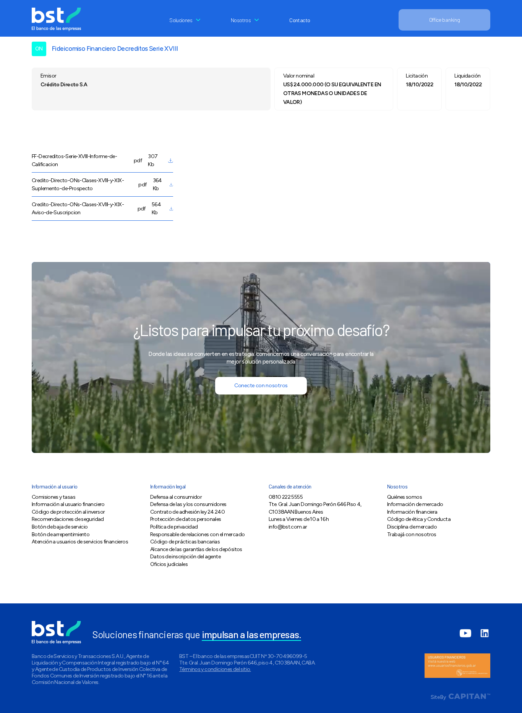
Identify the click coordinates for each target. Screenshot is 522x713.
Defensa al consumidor (176, 497)
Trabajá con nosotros (411, 534)
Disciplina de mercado (412, 527)
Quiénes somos (404, 497)
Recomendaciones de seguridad (68, 519)
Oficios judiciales (169, 564)
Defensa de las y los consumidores (188, 504)
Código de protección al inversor (68, 512)
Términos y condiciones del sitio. (215, 669)
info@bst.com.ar (288, 527)
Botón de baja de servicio (60, 527)
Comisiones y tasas (53, 497)
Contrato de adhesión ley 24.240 (187, 512)
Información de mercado (415, 504)
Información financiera (412, 512)
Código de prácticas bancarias (185, 541)
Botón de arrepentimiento (60, 534)
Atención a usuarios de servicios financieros (80, 541)
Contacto (299, 20)
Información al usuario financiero (68, 504)
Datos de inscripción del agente (185, 556)
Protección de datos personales (185, 519)
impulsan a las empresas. (252, 634)
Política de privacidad (174, 527)
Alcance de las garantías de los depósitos (196, 549)
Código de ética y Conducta (419, 519)
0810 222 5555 (286, 497)
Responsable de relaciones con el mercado (197, 534)
